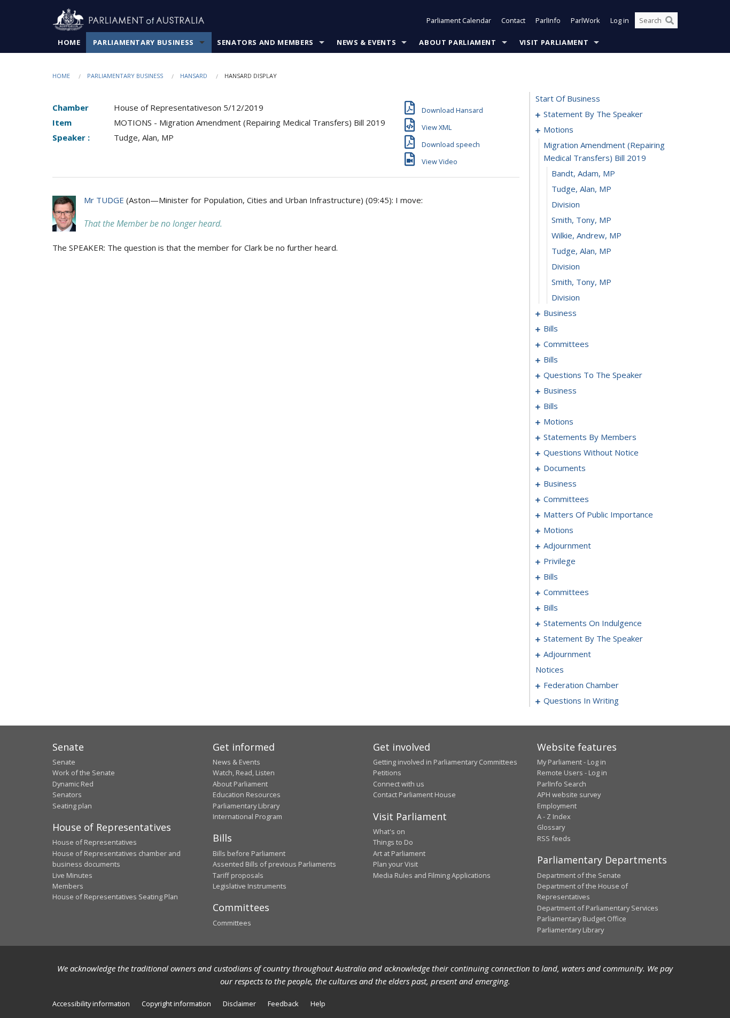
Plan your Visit (395, 864)
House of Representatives (94, 842)
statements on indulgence (592, 623)
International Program (247, 816)
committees (566, 343)
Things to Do (393, 842)
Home (69, 42)
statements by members (589, 436)
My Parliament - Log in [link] (571, 762)
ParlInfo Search (561, 784)
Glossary (551, 827)
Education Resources (247, 794)
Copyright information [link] (176, 1003)
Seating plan (72, 806)
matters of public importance (598, 514)
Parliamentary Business (143, 42)
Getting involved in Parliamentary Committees (445, 762)
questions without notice (591, 452)
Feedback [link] (283, 1003)
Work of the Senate (83, 772)
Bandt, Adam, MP (583, 173)
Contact (513, 20)
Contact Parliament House (414, 794)
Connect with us (398, 784)
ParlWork (585, 20)
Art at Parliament (399, 853)
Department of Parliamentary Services (597, 908)
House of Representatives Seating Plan (115, 896)
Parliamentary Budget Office (581, 918)
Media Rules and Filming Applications (432, 875)
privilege (559, 561)
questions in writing (581, 700)
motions (558, 129)
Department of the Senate (579, 875)
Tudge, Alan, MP (581, 188)
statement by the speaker (593, 114)
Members (67, 886)
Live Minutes (72, 875)
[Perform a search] (670, 20)
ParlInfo (548, 20)
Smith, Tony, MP (581, 219)
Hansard (193, 76)
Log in (619, 20)
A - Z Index (554, 816)
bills (550, 328)
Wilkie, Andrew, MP (587, 235)
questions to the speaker (592, 374)
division (566, 204)
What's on (389, 831)
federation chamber (581, 685)
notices (549, 669)
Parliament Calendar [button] (458, 20)
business (560, 312)
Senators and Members (265, 42)
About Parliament (457, 42)
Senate (63, 762)
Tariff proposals (238, 875)
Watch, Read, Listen (244, 772)
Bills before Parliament (249, 853)
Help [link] (317, 1003)
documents (564, 467)
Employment (557, 806)
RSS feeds (554, 838)
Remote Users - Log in (572, 772)
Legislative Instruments (249, 886)
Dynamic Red (73, 784)
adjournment (567, 545)
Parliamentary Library (246, 806)
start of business (567, 98)
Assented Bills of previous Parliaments (274, 864)
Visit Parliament (553, 42)
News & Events (366, 42)
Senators (67, 794)
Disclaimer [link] (239, 1003)
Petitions (387, 772)
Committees (232, 923)
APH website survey (569, 794)
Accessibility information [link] (91, 1003)
